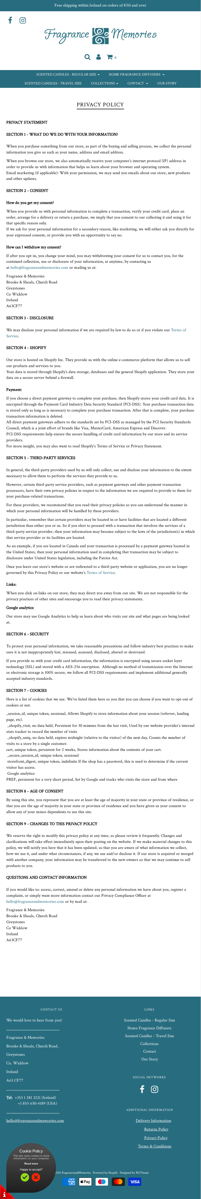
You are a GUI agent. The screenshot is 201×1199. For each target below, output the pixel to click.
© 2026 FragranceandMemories (71, 1173)
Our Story (167, 83)
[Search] (87, 57)
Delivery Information (153, 1120)
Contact (149, 1051)
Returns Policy (156, 1129)
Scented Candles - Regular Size (149, 1020)
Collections (149, 1044)
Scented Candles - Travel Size (53, 83)
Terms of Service (101, 572)
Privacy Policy (156, 1138)
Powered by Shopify (105, 1173)
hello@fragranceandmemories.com (39, 267)
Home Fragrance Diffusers (149, 1028)
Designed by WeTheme (134, 1173)
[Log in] (98, 57)
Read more (31, 1163)
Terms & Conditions (154, 1146)
